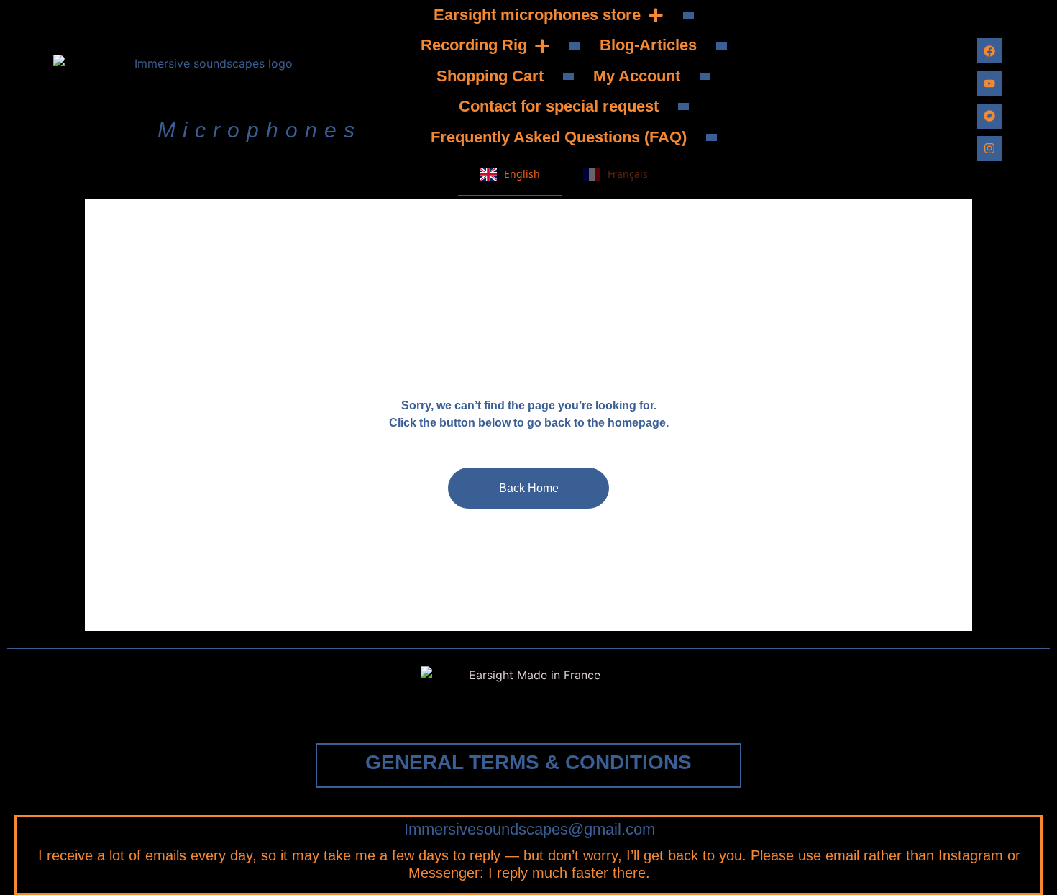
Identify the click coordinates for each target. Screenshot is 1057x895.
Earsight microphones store (537, 15)
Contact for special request (559, 106)
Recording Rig (474, 45)
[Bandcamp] (989, 116)
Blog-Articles (648, 45)
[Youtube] (989, 83)
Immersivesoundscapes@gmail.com (529, 829)
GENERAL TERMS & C (528, 762)
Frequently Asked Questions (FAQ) (559, 137)
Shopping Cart (490, 76)
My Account (636, 76)
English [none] (522, 174)
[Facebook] (989, 50)
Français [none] (628, 174)
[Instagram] (989, 148)
